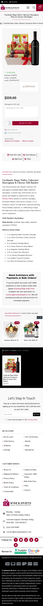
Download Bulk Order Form (24, 288)
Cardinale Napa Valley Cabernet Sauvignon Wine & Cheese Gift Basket (10, 378)
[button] (38, 317)
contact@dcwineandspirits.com (18, 294)
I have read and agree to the (22, 420)
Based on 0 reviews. (12, 141)
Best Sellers (33, 313)
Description (7, 172)
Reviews (37, 172)
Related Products (13, 313)
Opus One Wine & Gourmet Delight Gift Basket (32, 340)
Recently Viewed (9, 351)
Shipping (29, 172)
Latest (24, 313)
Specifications (19, 172)
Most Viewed (23, 351)
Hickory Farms (7, 198)
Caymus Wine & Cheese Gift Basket (12, 340)
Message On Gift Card (12, 104)
